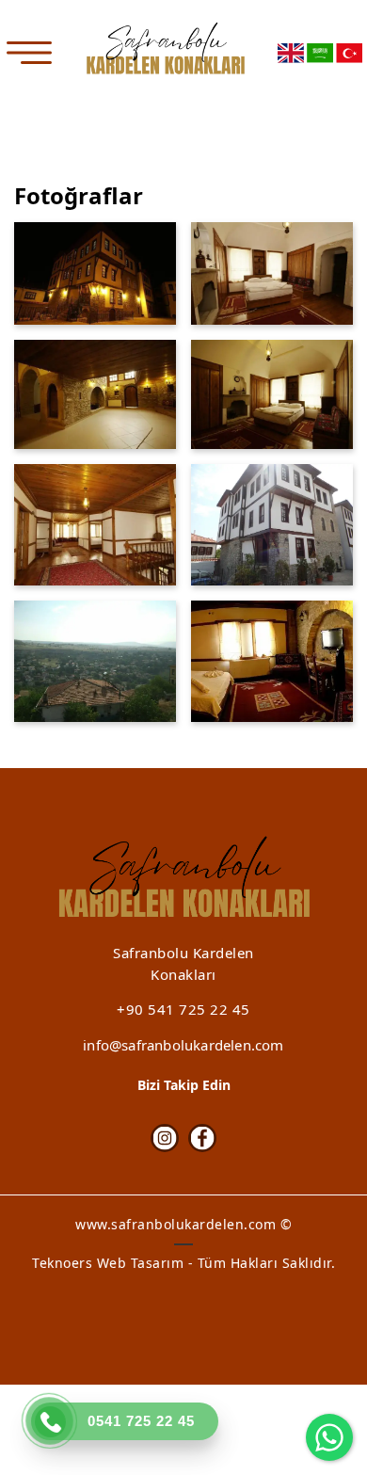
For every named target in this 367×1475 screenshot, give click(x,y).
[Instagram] (165, 1138)
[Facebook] (202, 1138)
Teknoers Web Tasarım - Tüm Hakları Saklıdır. (183, 1263)
